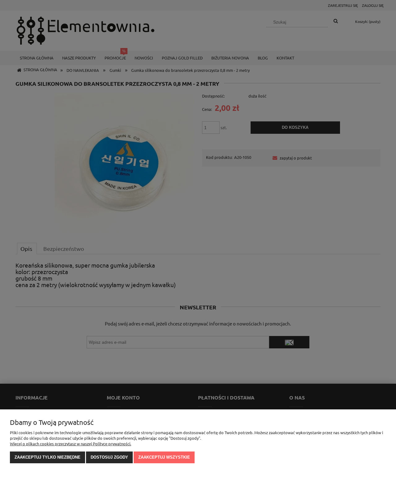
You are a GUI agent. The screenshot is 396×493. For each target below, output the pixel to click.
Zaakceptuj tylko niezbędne (47, 457)
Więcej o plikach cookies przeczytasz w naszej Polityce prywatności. (70, 443)
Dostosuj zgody (109, 457)
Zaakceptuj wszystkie (164, 457)
